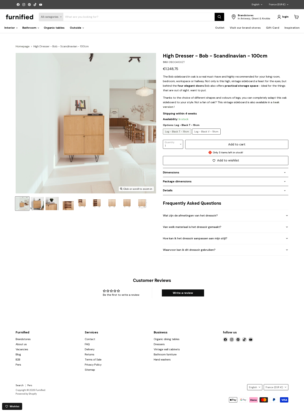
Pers (18, 364)
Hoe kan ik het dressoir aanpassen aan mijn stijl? (195, 238)
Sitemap (90, 370)
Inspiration (292, 28)
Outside (76, 28)
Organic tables (54, 28)
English (255, 4)
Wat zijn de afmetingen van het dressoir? (190, 215)
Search (20, 385)
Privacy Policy (93, 364)
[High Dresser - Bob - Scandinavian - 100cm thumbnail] (67, 203)
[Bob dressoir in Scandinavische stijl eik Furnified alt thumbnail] (22, 203)
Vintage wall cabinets (167, 349)
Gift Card (272, 28)
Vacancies (22, 349)
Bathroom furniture (165, 354)
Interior (10, 28)
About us (21, 344)
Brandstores (23, 339)
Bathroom (29, 28)
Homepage (23, 46)
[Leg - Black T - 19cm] (177, 135)
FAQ (87, 344)
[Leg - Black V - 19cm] (206, 135)
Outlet (219, 28)
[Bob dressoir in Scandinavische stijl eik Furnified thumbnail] (37, 203)
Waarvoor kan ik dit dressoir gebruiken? (189, 250)
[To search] (219, 17)
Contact (90, 339)
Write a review (183, 293)
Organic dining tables (166, 339)
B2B (18, 359)
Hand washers (162, 359)
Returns (89, 354)
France (277, 4)
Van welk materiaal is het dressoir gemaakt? (192, 227)
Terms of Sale (93, 359)
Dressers (159, 344)
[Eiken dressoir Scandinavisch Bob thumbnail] (52, 203)
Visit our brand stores (245, 28)
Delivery (89, 349)
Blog (18, 354)
